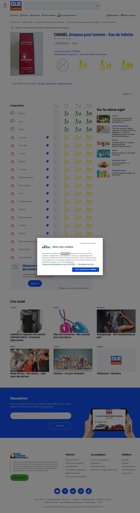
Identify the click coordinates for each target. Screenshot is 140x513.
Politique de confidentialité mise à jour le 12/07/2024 (58, 264)
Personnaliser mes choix (86, 264)
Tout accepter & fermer (85, 269)
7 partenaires (65, 253)
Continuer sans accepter (88, 243)
